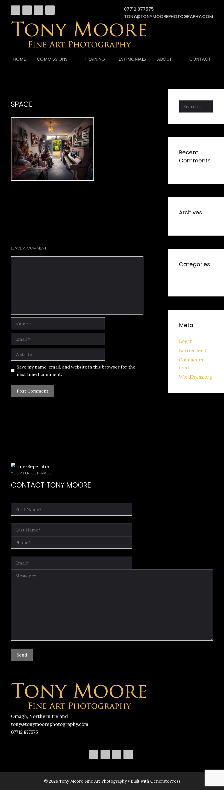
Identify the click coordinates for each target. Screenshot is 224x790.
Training (95, 59)
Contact (200, 59)
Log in (186, 341)
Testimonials (131, 59)
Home (19, 59)
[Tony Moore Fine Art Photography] (79, 47)
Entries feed (193, 351)
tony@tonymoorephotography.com (168, 16)
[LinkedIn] (38, 10)
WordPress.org (195, 377)
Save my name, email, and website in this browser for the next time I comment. (76, 370)
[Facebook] (15, 10)
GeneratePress (165, 781)
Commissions (52, 59)
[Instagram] (50, 10)
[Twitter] (27, 10)
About (164, 59)
